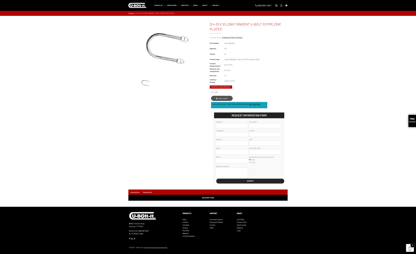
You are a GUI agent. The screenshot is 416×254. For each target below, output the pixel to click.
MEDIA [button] (195, 5)
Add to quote (223, 98)
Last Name (219, 131)
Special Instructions (222, 166)
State (217, 148)
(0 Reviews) (226, 37)
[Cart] (286, 5)
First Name (253, 122)
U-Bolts (185, 222)
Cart (410, 248)
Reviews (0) (147, 192)
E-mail (251, 131)
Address (218, 139)
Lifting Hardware (189, 236)
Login (239, 230)
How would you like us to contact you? (261, 157)
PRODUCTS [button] (158, 5)
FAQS (212, 228)
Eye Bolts (186, 225)
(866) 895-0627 (264, 5)
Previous (125, 49)
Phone (217, 157)
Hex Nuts (186, 230)
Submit (250, 181)
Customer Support (216, 219)
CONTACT (215, 5)
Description (135, 192)
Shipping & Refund (216, 222)
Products (131, 13)
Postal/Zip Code (255, 148)
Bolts (184, 219)
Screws (185, 228)
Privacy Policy (242, 222)
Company (219, 122)
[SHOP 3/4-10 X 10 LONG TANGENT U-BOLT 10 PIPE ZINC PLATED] (167, 49)
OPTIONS (214, 92)
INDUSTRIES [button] (172, 5)
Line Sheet (240, 219)
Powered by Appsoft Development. (156, 247)
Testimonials (241, 225)
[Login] (281, 5)
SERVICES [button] (185, 5)
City (251, 139)
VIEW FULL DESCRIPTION (220, 87)
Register (240, 228)
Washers (186, 233)
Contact (212, 225)
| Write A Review (236, 37)
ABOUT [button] (205, 5)
